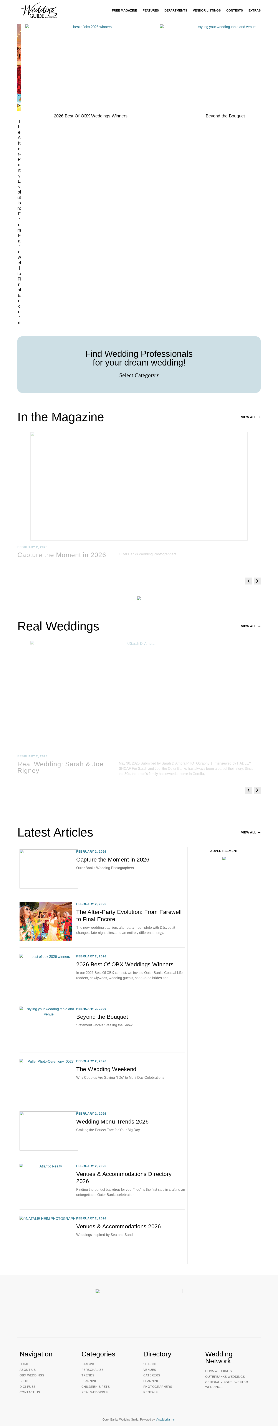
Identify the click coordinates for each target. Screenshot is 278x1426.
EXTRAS (254, 10)
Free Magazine (124, 10)
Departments (175, 10)
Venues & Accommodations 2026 (118, 1226)
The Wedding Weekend (106, 1069)
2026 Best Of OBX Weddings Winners (125, 964)
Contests (234, 10)
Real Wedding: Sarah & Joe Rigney (60, 767)
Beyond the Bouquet (102, 1017)
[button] (248, 581)
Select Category (139, 375)
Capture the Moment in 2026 (61, 554)
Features (151, 10)
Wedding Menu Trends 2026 (112, 1122)
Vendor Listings (207, 10)
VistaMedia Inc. (165, 1419)
